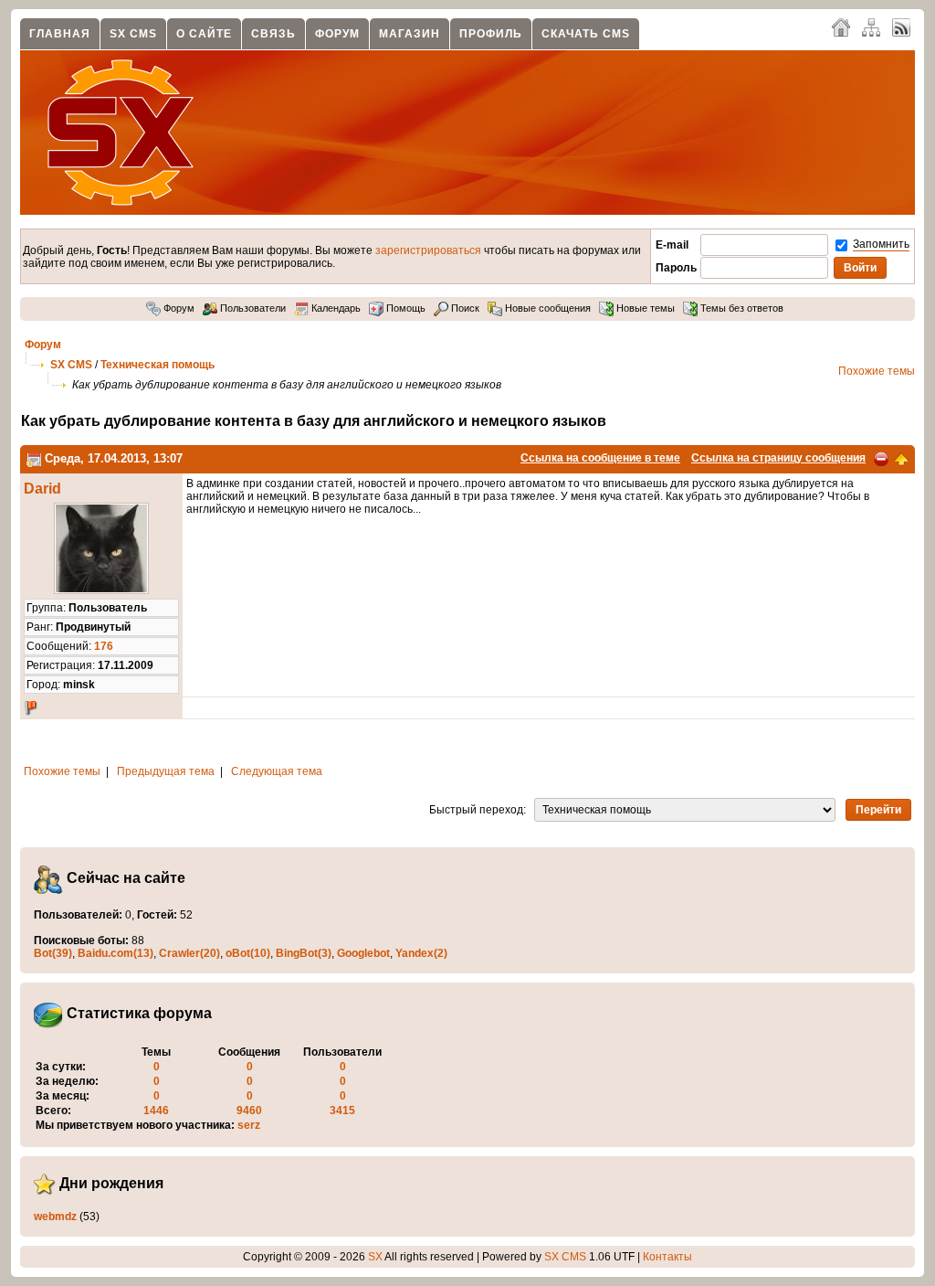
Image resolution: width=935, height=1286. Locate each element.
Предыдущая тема (166, 771)
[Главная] (841, 26)
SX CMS (133, 33)
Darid (42, 488)
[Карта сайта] (871, 26)
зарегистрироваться (428, 250)
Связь (273, 33)
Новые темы (644, 308)
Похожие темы (876, 371)
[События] (33, 458)
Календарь (335, 308)
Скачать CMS (585, 33)
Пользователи (251, 308)
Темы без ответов (740, 308)
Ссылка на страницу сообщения (778, 458)
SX (375, 1256)
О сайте (204, 33)
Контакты (667, 1256)
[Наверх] (901, 458)
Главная (59, 33)
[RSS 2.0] (901, 26)
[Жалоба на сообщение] (881, 458)
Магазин (409, 33)
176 (103, 646)
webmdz (55, 1216)
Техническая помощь (157, 364)
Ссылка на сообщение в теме (600, 458)
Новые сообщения (546, 308)
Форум (337, 33)
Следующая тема (276, 771)
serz (248, 1125)
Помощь (404, 308)
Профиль (490, 33)
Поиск (463, 308)
